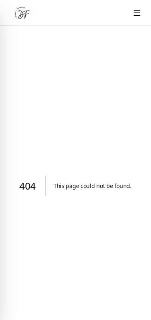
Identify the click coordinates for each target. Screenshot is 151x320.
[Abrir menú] (137, 13)
